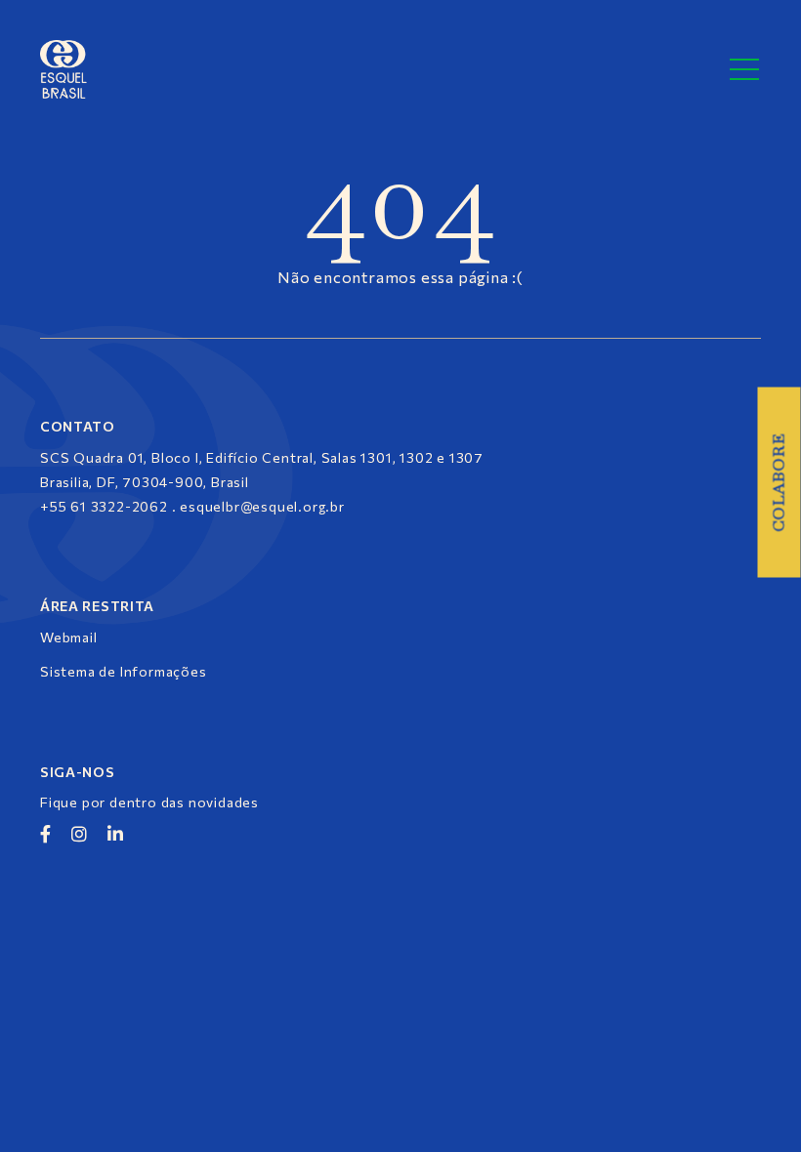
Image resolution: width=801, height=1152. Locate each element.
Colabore (779, 482)
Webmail (69, 637)
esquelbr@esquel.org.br (262, 506)
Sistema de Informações (123, 671)
